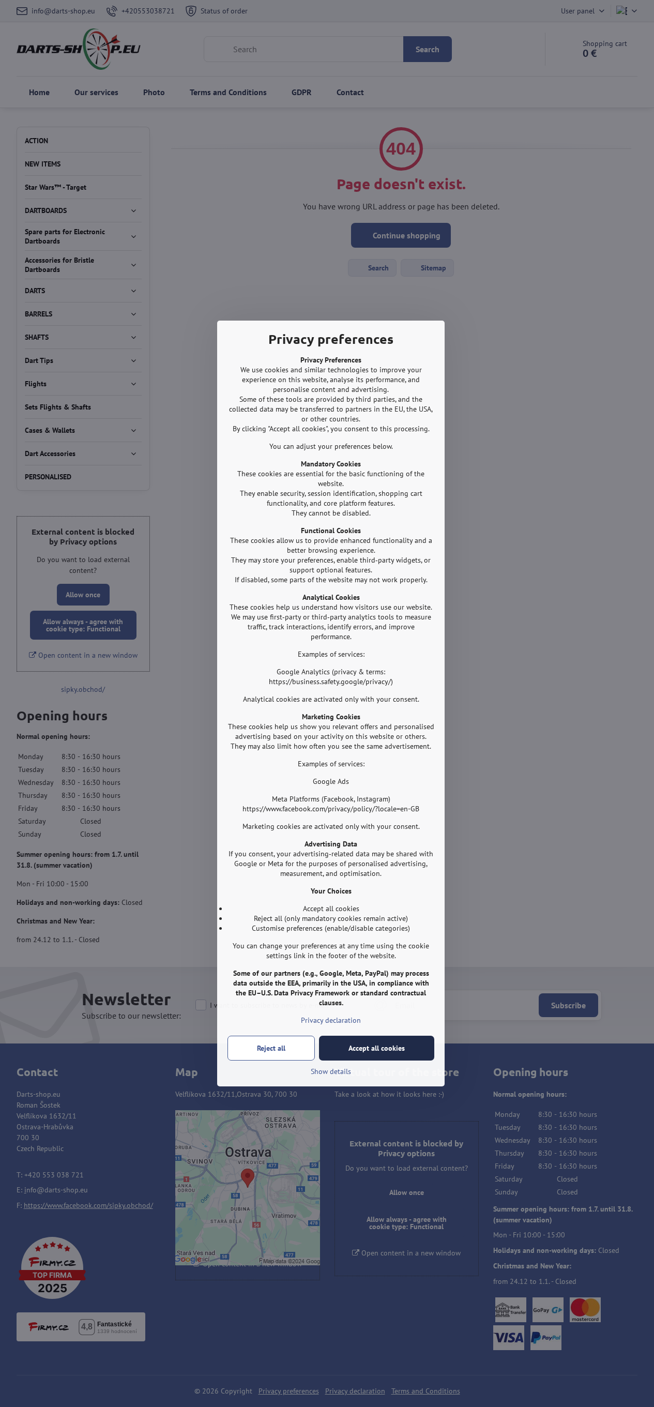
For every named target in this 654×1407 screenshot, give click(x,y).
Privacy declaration (331, 1020)
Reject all (271, 1048)
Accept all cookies (376, 1048)
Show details (331, 1071)
